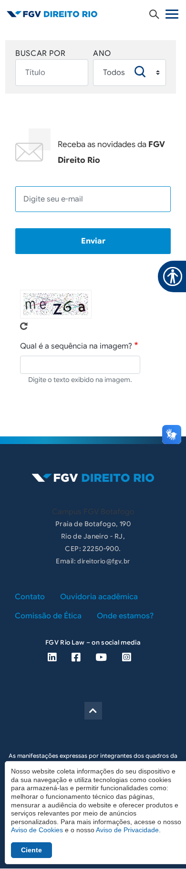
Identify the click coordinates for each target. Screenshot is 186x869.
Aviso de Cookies (37, 830)
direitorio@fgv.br (103, 561)
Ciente (31, 850)
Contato (30, 597)
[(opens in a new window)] (52, 657)
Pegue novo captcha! (24, 326)
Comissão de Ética (48, 616)
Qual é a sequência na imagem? (76, 346)
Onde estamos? (125, 616)
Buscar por (40, 53)
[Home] (93, 14)
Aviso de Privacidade (127, 830)
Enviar (93, 241)
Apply (140, 71)
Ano (102, 53)
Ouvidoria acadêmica (99, 597)
